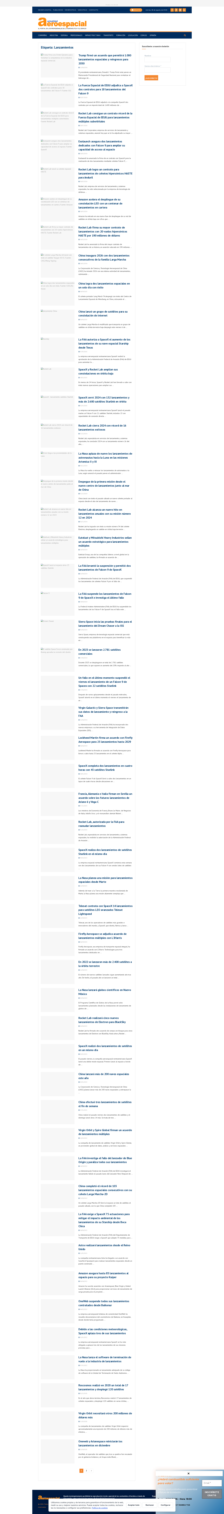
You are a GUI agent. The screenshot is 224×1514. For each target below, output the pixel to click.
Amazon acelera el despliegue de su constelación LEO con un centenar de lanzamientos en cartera (100, 203)
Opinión (153, 35)
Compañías (42, 35)
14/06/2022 (83, 1230)
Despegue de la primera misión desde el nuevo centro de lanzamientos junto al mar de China (103, 485)
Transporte (108, 35)
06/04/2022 (83, 1281)
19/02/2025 (83, 377)
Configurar (165, 1505)
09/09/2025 (83, 291)
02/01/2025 (83, 406)
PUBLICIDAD (58, 10)
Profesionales (76, 35)
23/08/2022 (83, 1198)
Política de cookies (100, 1508)
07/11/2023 (83, 806)
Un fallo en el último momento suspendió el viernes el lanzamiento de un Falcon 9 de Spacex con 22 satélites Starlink (104, 682)
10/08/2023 (83, 998)
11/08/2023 (83, 970)
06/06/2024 (83, 746)
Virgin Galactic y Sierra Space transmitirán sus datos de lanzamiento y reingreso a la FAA (103, 712)
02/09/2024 (83, 574)
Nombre (148, 56)
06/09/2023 (83, 942)
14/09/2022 (83, 1166)
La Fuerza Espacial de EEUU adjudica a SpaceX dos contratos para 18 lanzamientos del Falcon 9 (105, 89)
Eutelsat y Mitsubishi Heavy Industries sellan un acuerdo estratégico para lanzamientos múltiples (105, 542)
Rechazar (150, 1505)
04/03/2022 (83, 1309)
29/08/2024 (83, 602)
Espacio (144, 35)
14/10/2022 (83, 1138)
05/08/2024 (83, 630)
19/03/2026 (83, 239)
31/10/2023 (83, 830)
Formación (120, 35)
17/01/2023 (83, 1110)
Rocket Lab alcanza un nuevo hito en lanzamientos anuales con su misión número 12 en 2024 (104, 513)
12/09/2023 (83, 918)
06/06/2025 (83, 319)
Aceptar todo (133, 1505)
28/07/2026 (83, 125)
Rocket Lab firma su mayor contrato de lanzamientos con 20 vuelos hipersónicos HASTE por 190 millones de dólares (102, 231)
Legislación (133, 35)
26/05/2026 (83, 153)
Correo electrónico (153, 66)
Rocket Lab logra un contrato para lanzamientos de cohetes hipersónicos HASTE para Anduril (105, 173)
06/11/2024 (83, 522)
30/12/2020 (83, 1393)
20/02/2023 (83, 1054)
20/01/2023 (83, 1082)
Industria (54, 35)
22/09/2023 (83, 886)
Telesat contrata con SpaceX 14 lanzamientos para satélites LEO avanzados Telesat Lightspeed (105, 910)
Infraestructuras (92, 35)
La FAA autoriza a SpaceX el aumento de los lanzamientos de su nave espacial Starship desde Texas (104, 343)
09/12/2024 (83, 466)
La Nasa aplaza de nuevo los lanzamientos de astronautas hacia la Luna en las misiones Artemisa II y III (105, 457)
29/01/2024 (83, 774)
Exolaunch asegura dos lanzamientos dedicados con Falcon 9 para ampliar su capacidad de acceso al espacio (101, 145)
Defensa (64, 35)
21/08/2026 (83, 67)
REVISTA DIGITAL (44, 10)
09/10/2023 (83, 858)
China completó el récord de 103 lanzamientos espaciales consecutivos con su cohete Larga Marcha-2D (105, 1190)
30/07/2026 (83, 97)
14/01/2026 (83, 263)
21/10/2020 (83, 1421)
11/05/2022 (83, 1253)
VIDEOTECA (82, 10)
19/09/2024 (83, 550)
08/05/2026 (83, 181)
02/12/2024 (83, 494)
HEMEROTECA (70, 10)
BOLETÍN (137, 10)
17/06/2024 (83, 658)
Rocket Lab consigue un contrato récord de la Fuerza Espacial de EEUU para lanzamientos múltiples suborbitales (105, 117)
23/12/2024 (83, 434)
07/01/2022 (83, 1365)
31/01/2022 (83, 1337)
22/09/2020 (83, 1449)
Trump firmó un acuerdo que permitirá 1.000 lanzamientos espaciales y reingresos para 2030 (104, 59)
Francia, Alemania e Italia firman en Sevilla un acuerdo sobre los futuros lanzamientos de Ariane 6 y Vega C (105, 798)
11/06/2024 (83, 720)
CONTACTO (93, 10)
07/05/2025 (83, 352)
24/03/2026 (83, 211)
